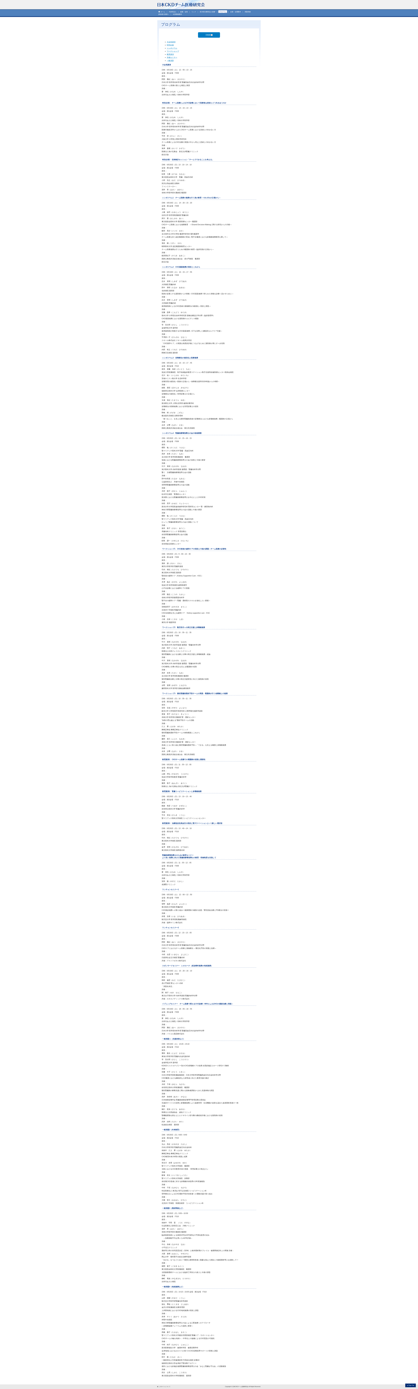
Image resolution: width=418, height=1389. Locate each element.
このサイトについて (164, 1386)
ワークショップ (173, 51)
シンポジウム (172, 48)
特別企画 (170, 45)
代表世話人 (172, 12)
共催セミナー (172, 57)
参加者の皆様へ (163, 14)
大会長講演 (171, 42)
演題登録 (248, 12)
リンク (193, 12)
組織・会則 (184, 12)
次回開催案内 (177, 14)
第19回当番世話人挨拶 (207, 12)
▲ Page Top (410, 1385)
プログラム (223, 12)
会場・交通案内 (235, 12)
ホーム (163, 12)
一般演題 (170, 61)
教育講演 (170, 54)
